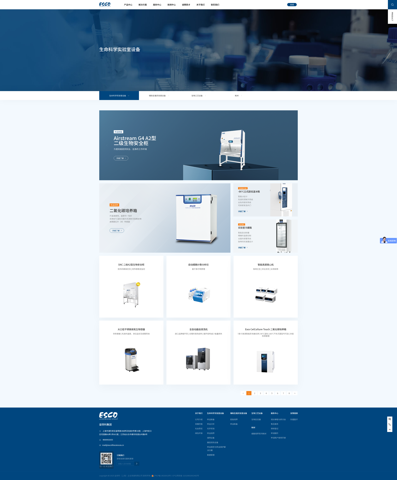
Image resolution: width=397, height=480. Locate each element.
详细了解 (120, 158)
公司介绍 (199, 419)
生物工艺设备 (197, 95)
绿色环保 (199, 433)
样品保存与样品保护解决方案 (216, 449)
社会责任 (199, 428)
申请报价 (274, 433)
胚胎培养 (234, 419)
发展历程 (199, 424)
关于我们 (200, 4)
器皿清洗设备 (212, 442)
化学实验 (211, 428)
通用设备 (211, 437)
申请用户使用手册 (278, 437)
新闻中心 (171, 4)
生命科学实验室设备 (117, 95)
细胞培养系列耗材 (258, 433)
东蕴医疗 (294, 419)
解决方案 (143, 4)
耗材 (237, 95)
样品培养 (211, 433)
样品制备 (211, 419)
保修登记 (274, 428)
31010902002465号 (191, 475)
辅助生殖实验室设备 (157, 95)
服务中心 (157, 4)
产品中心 (128, 4)
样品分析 (211, 424)
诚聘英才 (186, 4)
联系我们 (215, 4)
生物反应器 (256, 419)
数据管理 (211, 455)
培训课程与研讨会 (278, 419)
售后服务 (274, 424)
